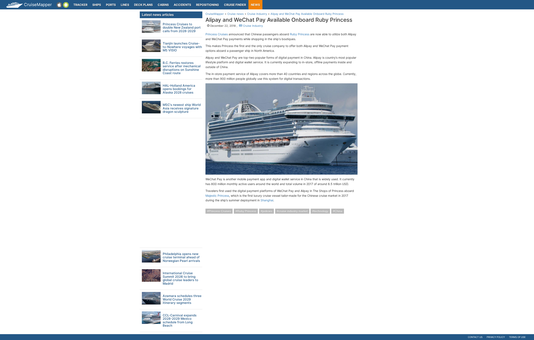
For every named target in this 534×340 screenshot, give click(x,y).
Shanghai (267, 200)
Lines (125, 4)
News (255, 4)
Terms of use (517, 337)
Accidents (182, 4)
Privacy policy (496, 337)
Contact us (475, 337)
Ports (111, 4)
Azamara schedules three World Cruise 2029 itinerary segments (182, 299)
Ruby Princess (299, 34)
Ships (96, 4)
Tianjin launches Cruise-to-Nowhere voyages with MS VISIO (182, 47)
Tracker (80, 4)
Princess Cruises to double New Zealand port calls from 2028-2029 (182, 28)
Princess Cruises (216, 34)
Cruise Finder (235, 4)
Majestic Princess (217, 195)
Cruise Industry (252, 25)
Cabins (163, 4)
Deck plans (143, 4)
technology (321, 211)
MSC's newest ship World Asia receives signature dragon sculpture (182, 108)
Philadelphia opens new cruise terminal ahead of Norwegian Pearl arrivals (181, 257)
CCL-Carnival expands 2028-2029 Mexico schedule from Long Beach (179, 320)
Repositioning (207, 4)
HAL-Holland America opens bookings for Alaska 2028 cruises (179, 89)
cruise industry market (293, 211)
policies (267, 211)
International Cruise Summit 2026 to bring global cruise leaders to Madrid (180, 278)
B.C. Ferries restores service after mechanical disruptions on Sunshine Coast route (182, 68)
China (338, 211)
